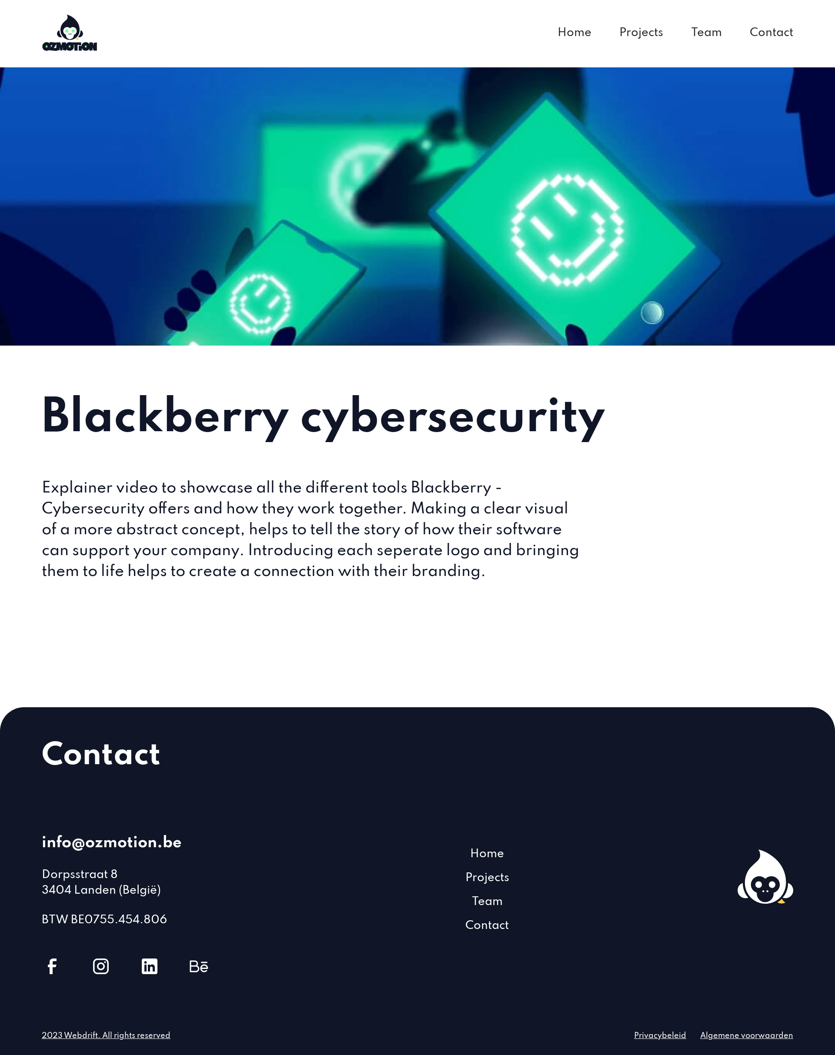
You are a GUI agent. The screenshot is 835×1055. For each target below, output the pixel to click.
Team (706, 33)
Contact (771, 33)
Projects (641, 33)
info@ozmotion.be (112, 843)
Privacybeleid (660, 1036)
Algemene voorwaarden (746, 1036)
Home (574, 33)
